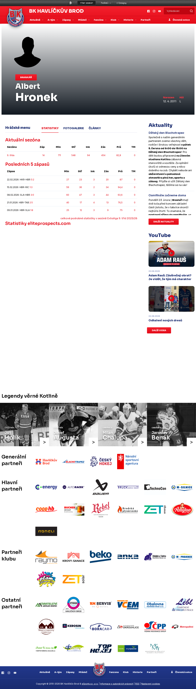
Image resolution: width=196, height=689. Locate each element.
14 (43, 155)
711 (59, 155)
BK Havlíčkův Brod (56, 11)
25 (67, 210)
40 (67, 202)
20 (107, 179)
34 (107, 187)
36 (80, 187)
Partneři (145, 19)
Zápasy (70, 672)
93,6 (120, 194)
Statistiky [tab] (49, 128)
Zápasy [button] (66, 19)
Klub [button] (114, 19)
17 (81, 202)
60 (67, 194)
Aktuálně (45, 672)
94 (88, 155)
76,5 (120, 202)
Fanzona (114, 672)
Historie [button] (129, 19)
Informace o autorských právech (116, 683)
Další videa (159, 330)
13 (107, 202)
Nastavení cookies (150, 683)
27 (67, 179)
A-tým (58, 672)
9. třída (10, 155)
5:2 (32, 179)
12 (81, 210)
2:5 (31, 202)
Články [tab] (95, 128)
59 (67, 187)
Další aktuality (163, 221)
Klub (125, 672)
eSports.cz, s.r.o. (90, 683)
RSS (137, 683)
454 (103, 155)
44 (107, 194)
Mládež (83, 672)
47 (80, 194)
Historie (138, 672)
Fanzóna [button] (99, 19)
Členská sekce (181, 19)
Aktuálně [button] (35, 19)
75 (121, 210)
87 (121, 179)
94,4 (120, 187)
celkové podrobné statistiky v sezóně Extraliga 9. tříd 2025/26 (98, 218)
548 (73, 155)
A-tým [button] (51, 19)
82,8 (118, 155)
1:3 (31, 187)
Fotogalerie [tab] (73, 128)
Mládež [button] (82, 19)
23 (80, 179)
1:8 (31, 210)
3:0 (32, 194)
